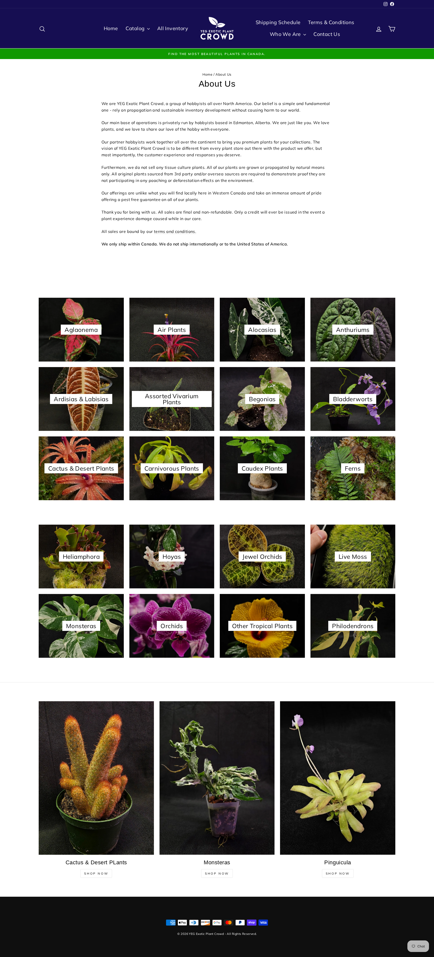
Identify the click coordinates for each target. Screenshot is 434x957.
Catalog (136, 28)
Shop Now (96, 873)
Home (111, 28)
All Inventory (172, 28)
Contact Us (326, 34)
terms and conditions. (175, 231)
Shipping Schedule (278, 22)
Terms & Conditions (331, 22)
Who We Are (286, 34)
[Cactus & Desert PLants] (96, 778)
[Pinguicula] (337, 778)
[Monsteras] (217, 778)
